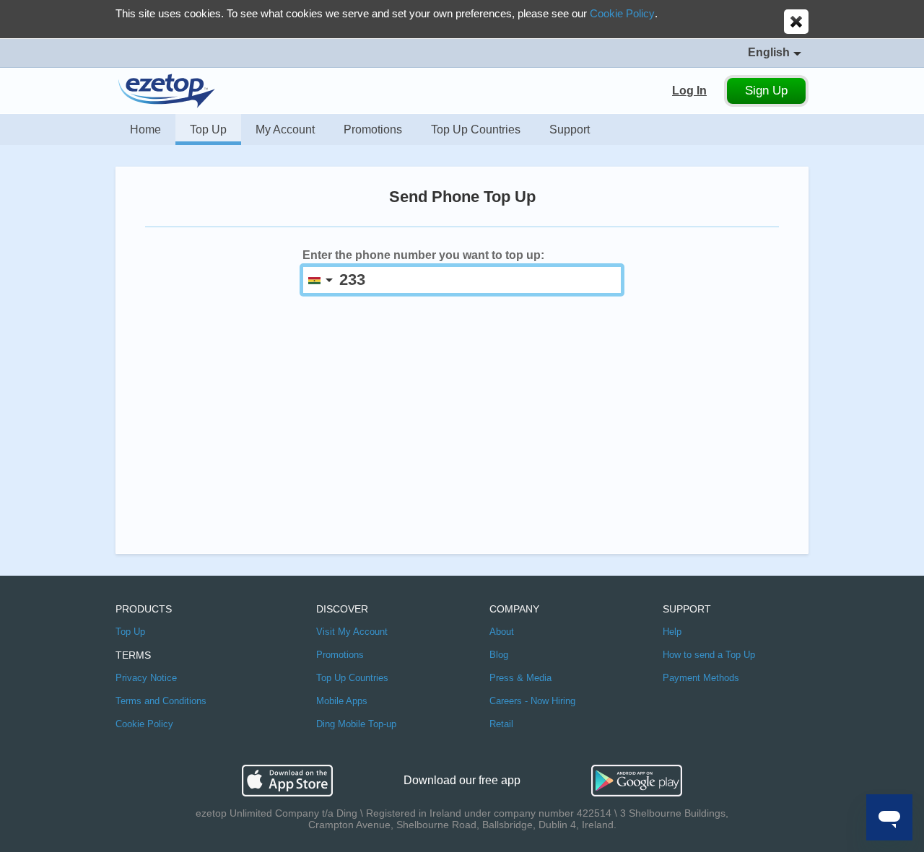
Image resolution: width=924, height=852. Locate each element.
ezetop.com (166, 91)
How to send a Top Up (709, 654)
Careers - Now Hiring (532, 700)
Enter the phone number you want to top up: (423, 255)
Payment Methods (701, 677)
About (501, 631)
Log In (689, 90)
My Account (285, 129)
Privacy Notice (146, 677)
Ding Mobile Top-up (356, 724)
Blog (498, 654)
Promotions (373, 129)
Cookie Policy (622, 13)
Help (672, 631)
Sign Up (766, 90)
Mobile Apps (341, 700)
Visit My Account (352, 631)
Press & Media (520, 677)
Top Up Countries (475, 129)
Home (145, 129)
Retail (501, 724)
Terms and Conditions (161, 700)
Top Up (208, 129)
